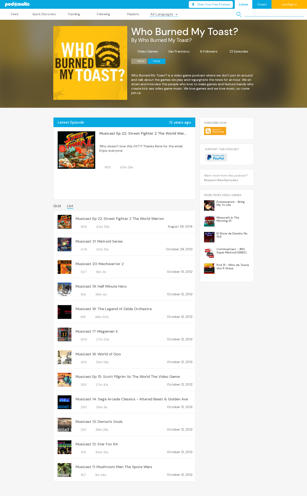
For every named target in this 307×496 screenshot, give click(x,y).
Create (262, 4)
